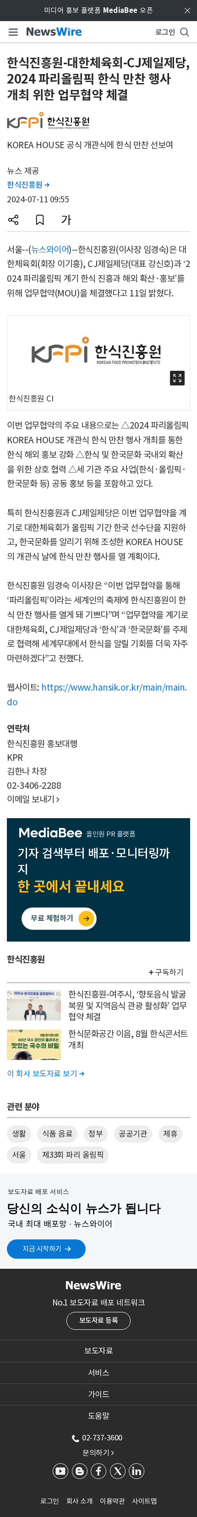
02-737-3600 (102, 1437)
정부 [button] (95, 1134)
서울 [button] (19, 1155)
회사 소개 (79, 1501)
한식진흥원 (28, 185)
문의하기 (98, 1452)
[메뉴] (11, 32)
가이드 (98, 1394)
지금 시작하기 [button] (41, 1248)
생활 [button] (19, 1134)
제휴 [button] (170, 1134)
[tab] (98, 1350)
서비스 (98, 1373)
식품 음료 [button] (57, 1134)
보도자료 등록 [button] (98, 1320)
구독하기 (169, 972)
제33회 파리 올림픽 (73, 1155)
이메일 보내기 (33, 799)
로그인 (49, 1501)
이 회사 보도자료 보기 (45, 1074)
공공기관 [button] (133, 1134)
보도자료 (98, 1351)
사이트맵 (144, 1501)
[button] (13, 220)
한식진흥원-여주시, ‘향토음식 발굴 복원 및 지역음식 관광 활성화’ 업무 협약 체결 (127, 1005)
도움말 (98, 1416)
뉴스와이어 (50, 249)
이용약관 (112, 1501)
